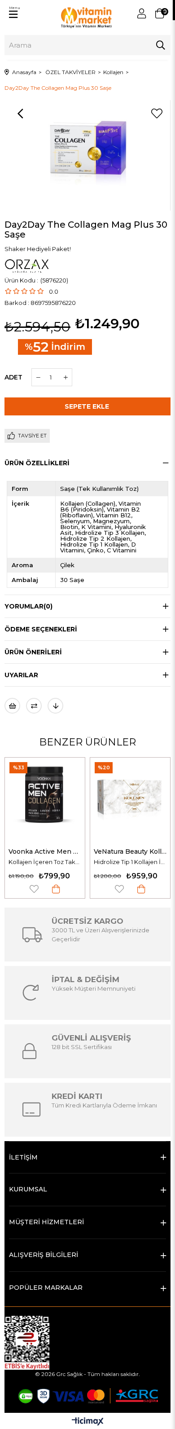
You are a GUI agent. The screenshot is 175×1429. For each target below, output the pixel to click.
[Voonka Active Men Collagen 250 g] (45, 798)
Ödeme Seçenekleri (40, 629)
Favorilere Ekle (34, 889)
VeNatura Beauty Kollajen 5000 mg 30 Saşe (130, 851)
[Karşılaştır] (34, 706)
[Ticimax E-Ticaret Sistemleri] (88, 1422)
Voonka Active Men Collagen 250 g (45, 851)
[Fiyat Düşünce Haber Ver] (55, 706)
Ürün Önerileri (33, 652)
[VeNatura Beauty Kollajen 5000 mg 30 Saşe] (130, 798)
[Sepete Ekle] (56, 889)
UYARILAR (21, 675)
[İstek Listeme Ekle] (12, 706)
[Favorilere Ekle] (157, 114)
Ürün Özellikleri (37, 463)
